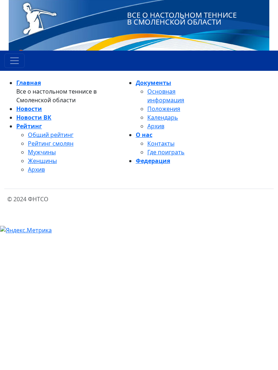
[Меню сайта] (14, 60)
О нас (144, 135)
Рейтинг (29, 126)
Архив (36, 169)
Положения (163, 109)
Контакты (160, 143)
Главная (28, 83)
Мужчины (42, 152)
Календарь (162, 117)
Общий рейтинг (50, 135)
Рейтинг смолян (50, 143)
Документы (153, 83)
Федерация (153, 161)
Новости (29, 109)
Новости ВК (33, 117)
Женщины (42, 161)
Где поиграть (166, 152)
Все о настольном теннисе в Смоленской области (182, 18)
